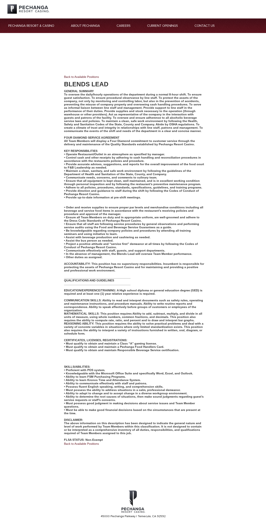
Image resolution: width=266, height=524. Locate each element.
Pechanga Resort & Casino (31, 26)
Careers (124, 26)
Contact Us (205, 26)
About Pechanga (85, 26)
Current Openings (162, 26)
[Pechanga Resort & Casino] (133, 512)
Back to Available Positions (81, 76)
